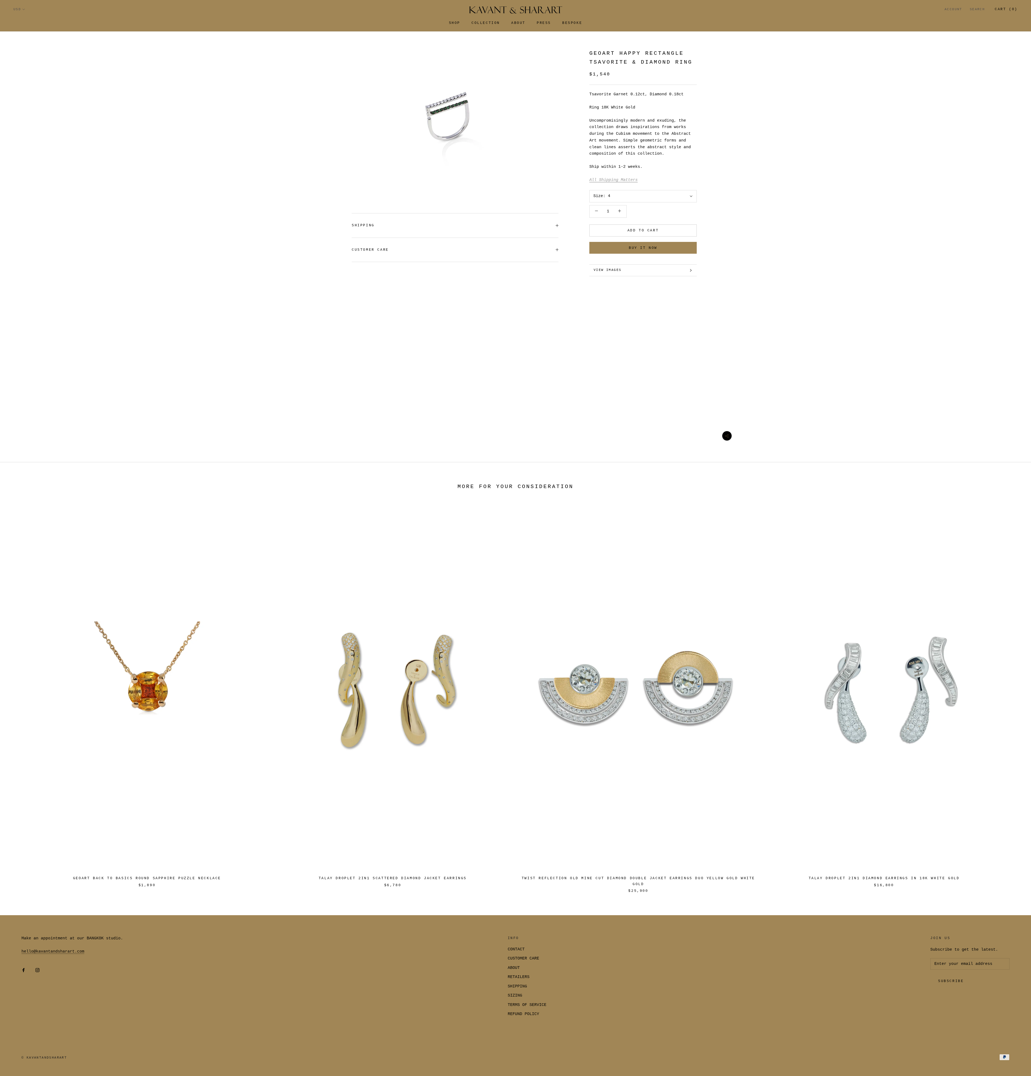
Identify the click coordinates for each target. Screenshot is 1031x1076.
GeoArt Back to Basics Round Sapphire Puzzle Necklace (147, 878)
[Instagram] (37, 970)
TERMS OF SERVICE (527, 1005)
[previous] (17, 696)
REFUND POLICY (523, 1014)
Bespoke (572, 23)
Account (953, 9)
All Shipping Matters (613, 180)
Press (544, 23)
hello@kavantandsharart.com (52, 951)
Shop (454, 23)
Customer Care (370, 250)
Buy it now (643, 248)
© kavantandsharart (44, 1058)
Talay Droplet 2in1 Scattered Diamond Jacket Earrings (393, 878)
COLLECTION (485, 23)
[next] (1014, 696)
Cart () (1006, 9)
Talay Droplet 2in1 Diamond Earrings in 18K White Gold (884, 878)
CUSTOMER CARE (523, 958)
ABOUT (514, 968)
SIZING (515, 995)
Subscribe (951, 981)
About (518, 23)
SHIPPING (363, 225)
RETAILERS (518, 977)
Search (977, 9)
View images (607, 270)
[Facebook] (23, 970)
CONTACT (516, 949)
